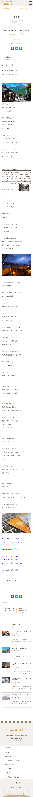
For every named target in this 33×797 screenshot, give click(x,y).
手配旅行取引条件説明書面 (16, 787)
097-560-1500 (18, 738)
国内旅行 (16, 40)
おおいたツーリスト (15, 796)
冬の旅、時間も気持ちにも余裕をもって (22, 610)
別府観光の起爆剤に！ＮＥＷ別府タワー (9, 610)
